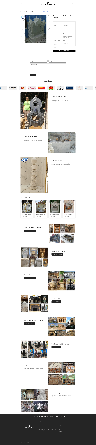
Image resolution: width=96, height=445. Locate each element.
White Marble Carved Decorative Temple (54, 215)
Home (21, 11)
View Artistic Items (56, 301)
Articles (59, 429)
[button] (21, 4)
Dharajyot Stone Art (25, 442)
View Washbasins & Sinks (30, 230)
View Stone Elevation (29, 323)
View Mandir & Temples (57, 254)
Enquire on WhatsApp (64, 50)
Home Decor (26, 11)
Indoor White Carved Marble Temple (68, 215)
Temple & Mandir (33, 11)
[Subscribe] (56, 422)
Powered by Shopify (31, 442)
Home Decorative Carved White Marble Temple (40, 215)
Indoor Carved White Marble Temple (43, 11)
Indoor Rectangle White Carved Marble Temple (26, 215)
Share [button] (55, 47)
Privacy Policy (60, 431)
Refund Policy (60, 433)
